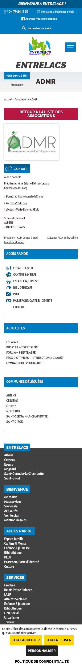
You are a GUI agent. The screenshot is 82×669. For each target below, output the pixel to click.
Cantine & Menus (24, 275)
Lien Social (11, 613)
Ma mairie (10, 497)
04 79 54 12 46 (19, 203)
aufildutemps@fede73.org (29, 196)
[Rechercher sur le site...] (24, 28)
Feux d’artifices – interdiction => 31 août (34, 358)
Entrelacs (41, 65)
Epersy (11, 406)
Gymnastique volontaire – (25, 363)
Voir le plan (11, 515)
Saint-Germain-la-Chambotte (27, 416)
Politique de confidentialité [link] (42, 662)
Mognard (13, 411)
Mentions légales (15, 520)
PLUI (16, 294)
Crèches (9, 585)
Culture (18, 307)
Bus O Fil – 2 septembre (22, 347)
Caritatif (21, 168)
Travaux (9, 622)
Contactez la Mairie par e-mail (57, 11)
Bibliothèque (22, 288)
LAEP (7, 594)
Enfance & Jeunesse (26, 281)
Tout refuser (58, 640)
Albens (11, 395)
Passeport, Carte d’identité (32, 301)
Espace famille (23, 268)
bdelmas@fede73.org (15, 188)
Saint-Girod (14, 422)
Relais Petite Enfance (18, 590)
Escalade (12, 342)
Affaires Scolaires (15, 599)
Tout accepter (26, 640)
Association (21, 99)
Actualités (10, 511)
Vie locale (10, 506)
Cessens (12, 401)
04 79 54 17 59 (18, 11)
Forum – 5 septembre (21, 352)
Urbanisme (11, 617)
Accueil (8, 99)
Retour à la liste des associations (41, 114)
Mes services (12, 501)
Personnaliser (42, 651)
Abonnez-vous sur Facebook (41, 19)
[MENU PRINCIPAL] (70, 47)
